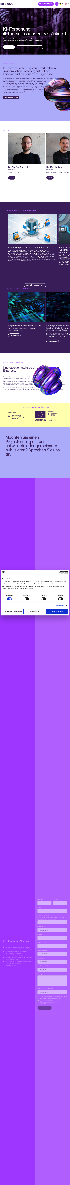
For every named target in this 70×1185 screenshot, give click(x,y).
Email (39, 907)
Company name (41, 942)
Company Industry (42, 950)
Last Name (56, 899)
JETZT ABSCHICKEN (44, 1007)
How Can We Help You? (43, 965)
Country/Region (41, 926)
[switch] (26, 598)
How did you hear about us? (45, 988)
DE (62, 3)
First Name (40, 899)
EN (68, 3)
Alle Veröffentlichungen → (35, 285)
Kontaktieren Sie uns (11, 97)
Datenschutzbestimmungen (47, 1001)
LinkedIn (12, 177)
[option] (67, 4)
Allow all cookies (57, 611)
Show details (60, 605)
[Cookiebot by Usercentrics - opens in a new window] (60, 572)
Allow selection (35, 611)
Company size (41, 958)
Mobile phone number (43, 915)
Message (39, 973)
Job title (39, 934)
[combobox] (61, 4)
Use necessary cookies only (13, 611)
